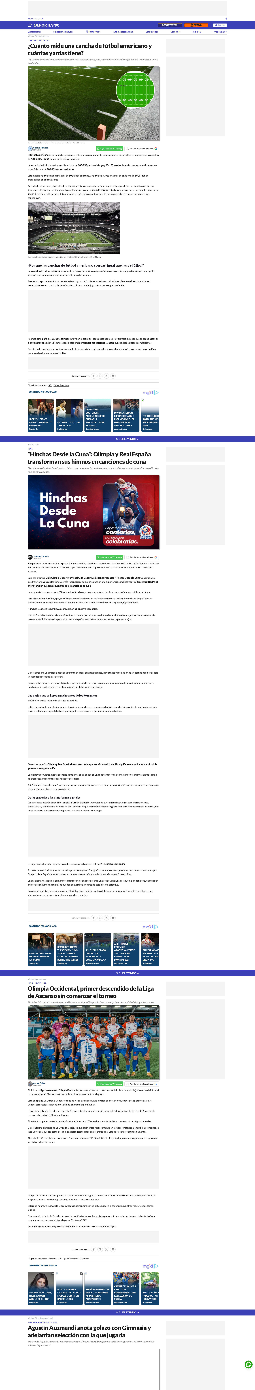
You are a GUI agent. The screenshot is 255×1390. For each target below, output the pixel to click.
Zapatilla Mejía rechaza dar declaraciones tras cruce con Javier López (79, 1226)
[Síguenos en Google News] (113, 376)
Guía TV (197, 31)
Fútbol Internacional (123, 31)
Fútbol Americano (61, 385)
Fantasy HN (39, 19)
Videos (174, 31)
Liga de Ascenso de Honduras (76, 1258)
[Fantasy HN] (196, 25)
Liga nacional (40, 979)
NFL (50, 385)
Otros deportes (42, 36)
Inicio (30, 36)
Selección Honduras (63, 31)
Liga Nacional (34, 31)
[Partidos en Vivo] (170, 25)
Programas (219, 31)
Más (37, 444)
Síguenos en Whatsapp (111, 149)
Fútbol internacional (44, 1318)
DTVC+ (30, 19)
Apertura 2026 (54, 1258)
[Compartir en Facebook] (93, 376)
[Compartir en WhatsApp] (100, 376)
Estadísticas (152, 31)
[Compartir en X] (106, 376)
